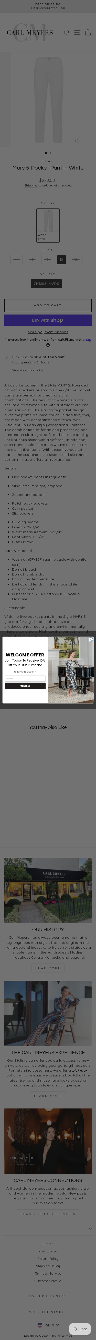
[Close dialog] (91, 639)
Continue (25, 685)
